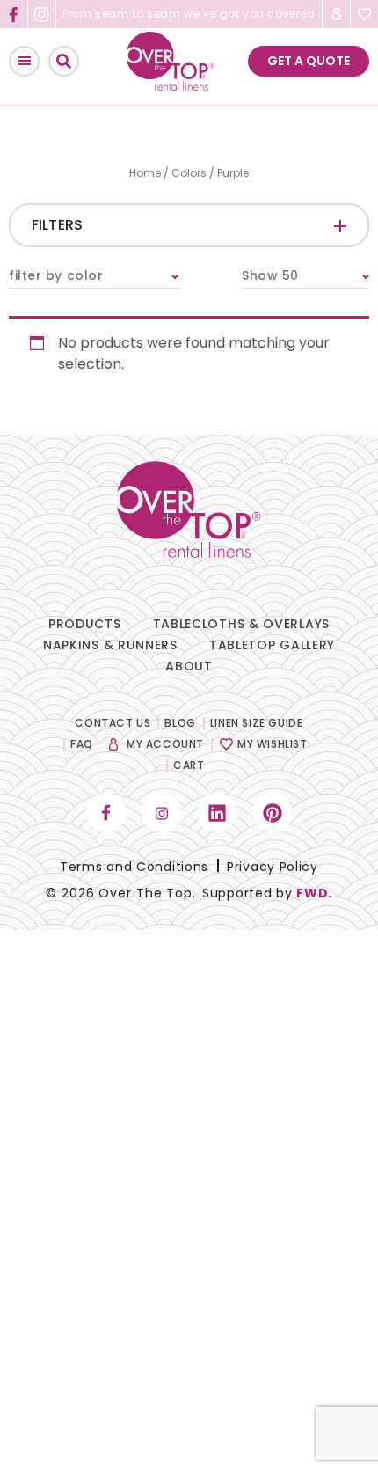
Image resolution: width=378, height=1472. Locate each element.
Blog (179, 722)
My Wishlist (272, 743)
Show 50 (270, 275)
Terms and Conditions (134, 866)
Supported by (267, 893)
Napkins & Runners (110, 645)
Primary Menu (24, 61)
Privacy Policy (272, 866)
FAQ (81, 743)
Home (145, 172)
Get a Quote (308, 61)
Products (84, 624)
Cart (188, 765)
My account (165, 743)
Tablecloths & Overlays (241, 624)
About (189, 666)
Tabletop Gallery (272, 645)
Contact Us (112, 722)
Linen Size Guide (256, 722)
